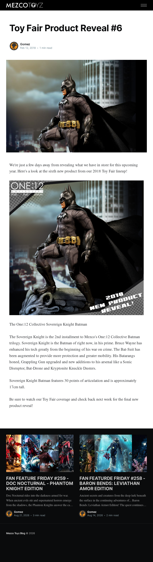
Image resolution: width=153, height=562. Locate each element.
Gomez (25, 44)
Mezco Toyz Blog (15, 533)
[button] (144, 5)
